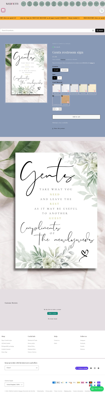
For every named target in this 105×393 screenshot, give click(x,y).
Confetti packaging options (48, 3)
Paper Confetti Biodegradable (35, 3)
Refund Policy (31, 346)
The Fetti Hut (96, 4)
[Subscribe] (36, 368)
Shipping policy (67, 391)
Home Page (4, 352)
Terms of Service (32, 352)
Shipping (63, 59)
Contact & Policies (90, 4)
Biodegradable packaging (8, 346)
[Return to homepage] (3, 10)
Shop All (84, 3)
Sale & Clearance (60, 4)
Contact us (56, 340)
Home (23, 3)
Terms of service (58, 391)
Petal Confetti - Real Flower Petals (30, 3)
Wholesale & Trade (32, 340)
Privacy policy (31, 343)
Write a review (52, 313)
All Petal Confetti (6, 343)
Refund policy (40, 391)
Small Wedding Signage (66, 3)
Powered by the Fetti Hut (29, 391)
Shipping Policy (32, 349)
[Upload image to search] (93, 30)
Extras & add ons (72, 4)
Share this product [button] (59, 128)
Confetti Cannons (41, 4)
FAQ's (55, 343)
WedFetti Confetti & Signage (16, 391)
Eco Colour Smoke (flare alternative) (54, 3)
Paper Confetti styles (7, 340)
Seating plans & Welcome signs (78, 4)
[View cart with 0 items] (101, 10)
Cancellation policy (89, 391)
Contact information (78, 391)
